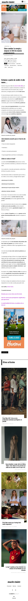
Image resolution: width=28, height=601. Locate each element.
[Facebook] (5, 61)
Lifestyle (6, 46)
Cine (3, 416)
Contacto (19, 586)
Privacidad (9, 586)
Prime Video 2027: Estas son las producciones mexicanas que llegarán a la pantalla (12, 419)
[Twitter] (8, 61)
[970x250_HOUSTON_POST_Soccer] (14, 10)
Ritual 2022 (18, 63)
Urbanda (14, 598)
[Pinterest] (11, 61)
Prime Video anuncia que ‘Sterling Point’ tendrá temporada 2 (11, 523)
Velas (6, 67)
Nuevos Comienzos (11, 63)
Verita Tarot (10, 67)
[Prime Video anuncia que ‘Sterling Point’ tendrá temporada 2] (14, 497)
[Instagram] (15, 590)
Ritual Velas (20, 65)
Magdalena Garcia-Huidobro (9, 526)
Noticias (14, 586)
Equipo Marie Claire (12, 58)
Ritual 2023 (7, 65)
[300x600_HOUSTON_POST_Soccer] (14, 349)
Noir (14, 596)
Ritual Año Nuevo (13, 65)
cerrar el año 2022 (18, 85)
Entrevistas (23, 462)
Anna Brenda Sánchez (7, 423)
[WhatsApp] (14, 61)
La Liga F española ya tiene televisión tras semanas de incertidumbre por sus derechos (16, 568)
